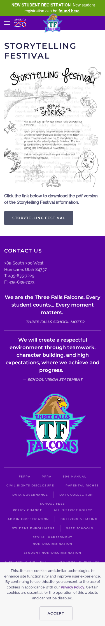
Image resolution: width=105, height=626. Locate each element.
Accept (56, 613)
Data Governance (30, 495)
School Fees (52, 504)
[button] (7, 23)
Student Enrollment (33, 528)
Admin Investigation (28, 519)
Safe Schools (79, 528)
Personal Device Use (80, 562)
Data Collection (76, 495)
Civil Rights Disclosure (30, 485)
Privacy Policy (72, 587)
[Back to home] (52, 23)
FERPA (25, 476)
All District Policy (73, 510)
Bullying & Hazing (79, 519)
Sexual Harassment (53, 537)
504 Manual (74, 476)
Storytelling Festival (38, 218)
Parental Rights (82, 485)
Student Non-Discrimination (52, 553)
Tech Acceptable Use (25, 562)
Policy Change (28, 510)
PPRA (46, 476)
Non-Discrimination (53, 544)
